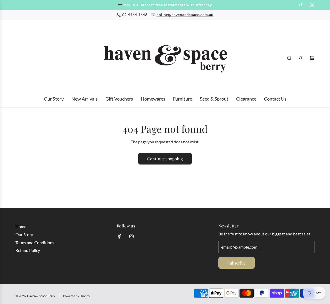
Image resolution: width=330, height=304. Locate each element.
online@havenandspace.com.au (184, 14)
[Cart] (312, 58)
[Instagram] (312, 4)
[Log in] (300, 58)
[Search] (289, 58)
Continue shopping (165, 158)
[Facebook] (300, 4)
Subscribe (236, 263)
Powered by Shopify (76, 296)
